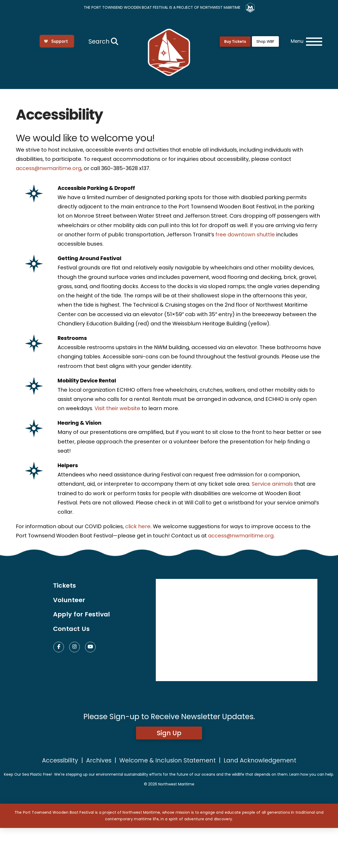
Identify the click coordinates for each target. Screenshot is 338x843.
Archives (98, 760)
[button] (102, 41)
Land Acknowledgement (260, 760)
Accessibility (60, 760)
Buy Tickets (235, 41)
